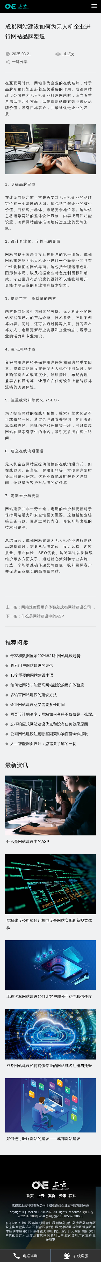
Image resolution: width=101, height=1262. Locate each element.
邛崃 (35, 1223)
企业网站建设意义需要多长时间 (37, 704)
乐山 (26, 1235)
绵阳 (78, 1231)
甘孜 (40, 1235)
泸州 (92, 1231)
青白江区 (52, 1227)
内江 (57, 1231)
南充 (43, 1231)
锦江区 (26, 1223)
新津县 (60, 1223)
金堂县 (20, 1227)
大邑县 (80, 1223)
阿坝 (47, 1235)
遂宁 (64, 1231)
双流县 (10, 1227)
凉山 (50, 1231)
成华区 (77, 1227)
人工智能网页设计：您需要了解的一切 (43, 743)
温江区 (30, 1227)
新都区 (40, 1227)
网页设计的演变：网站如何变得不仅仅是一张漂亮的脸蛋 (53, 714)
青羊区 (17, 1231)
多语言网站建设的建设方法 (33, 695)
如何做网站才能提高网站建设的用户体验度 (47, 685)
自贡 (19, 1235)
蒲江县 (70, 1223)
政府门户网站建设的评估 (31, 665)
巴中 (60, 1235)
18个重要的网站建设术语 (31, 675)
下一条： (35, 616)
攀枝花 (10, 1235)
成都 (36, 1231)
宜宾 (88, 1235)
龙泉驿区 (65, 1227)
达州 (74, 1235)
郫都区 (91, 1223)
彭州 (42, 1223)
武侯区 (87, 1227)
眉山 (33, 1235)
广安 (81, 1235)
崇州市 (27, 1231)
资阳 (54, 1235)
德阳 (85, 1231)
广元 (71, 1231)
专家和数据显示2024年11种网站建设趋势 (45, 655)
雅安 (67, 1235)
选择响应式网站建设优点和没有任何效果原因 (49, 724)
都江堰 (50, 1223)
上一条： (50, 607)
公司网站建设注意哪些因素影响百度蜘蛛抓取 (49, 734)
